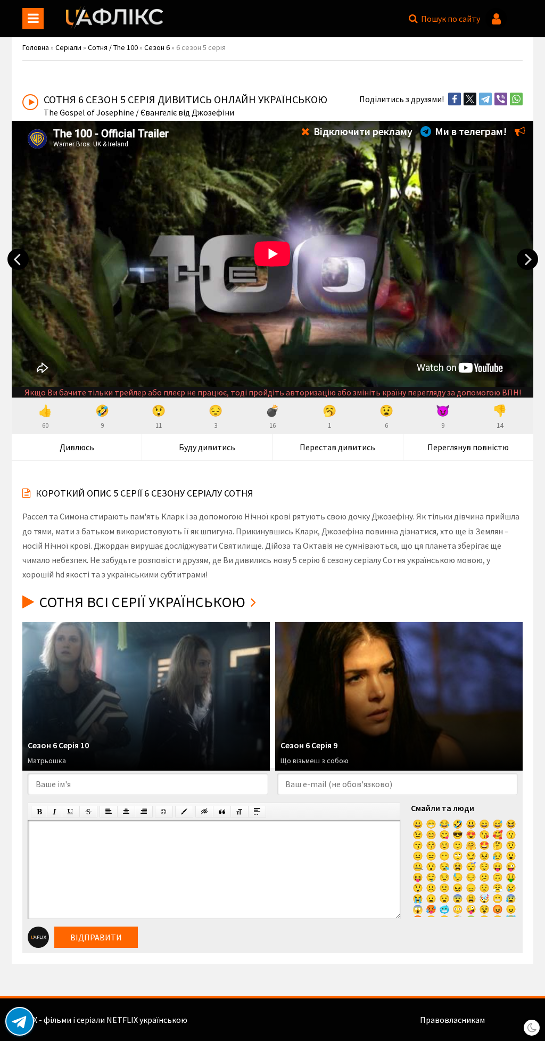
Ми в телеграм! (470, 131)
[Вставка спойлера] (257, 811)
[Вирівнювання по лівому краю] (109, 811)
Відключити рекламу (361, 131)
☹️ (431, 887)
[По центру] (126, 811)
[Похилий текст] (54, 811)
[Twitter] (470, 99)
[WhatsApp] (516, 99)
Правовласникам (452, 1019)
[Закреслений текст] (88, 811)
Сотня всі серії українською (142, 602)
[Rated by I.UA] (509, 1019)
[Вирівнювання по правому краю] (144, 811)
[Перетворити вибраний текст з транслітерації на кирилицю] (239, 811)
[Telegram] (485, 99)
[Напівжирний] (39, 811)
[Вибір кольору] (184, 811)
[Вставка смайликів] (164, 811)
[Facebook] (454, 99)
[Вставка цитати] (222, 811)
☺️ (444, 845)
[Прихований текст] (204, 811)
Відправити (96, 937)
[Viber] (500, 99)
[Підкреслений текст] (71, 811)
